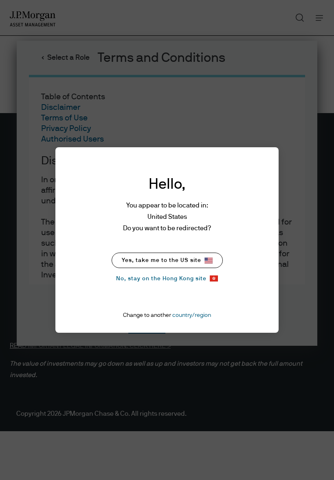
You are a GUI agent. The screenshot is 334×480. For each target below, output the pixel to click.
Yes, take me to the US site (161, 260)
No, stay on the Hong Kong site (161, 278)
